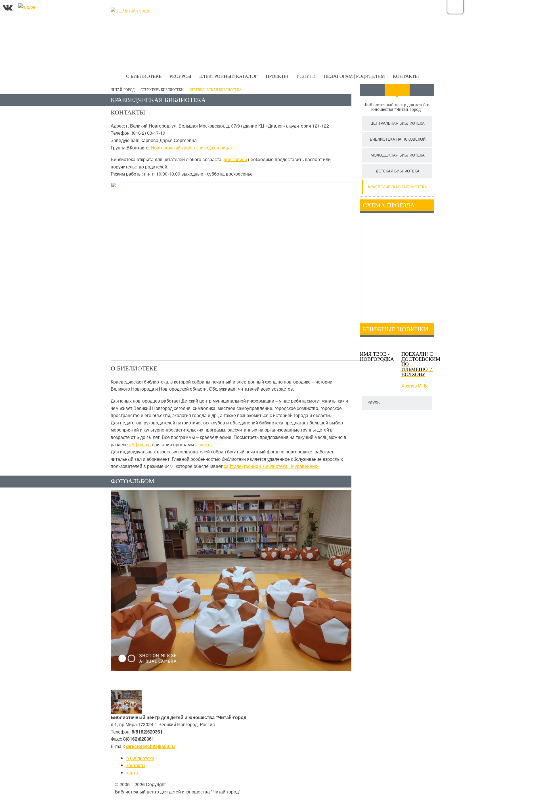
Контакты (406, 76)
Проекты (277, 76)
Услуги (306, 76)
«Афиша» (139, 444)
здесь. (205, 444)
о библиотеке (140, 758)
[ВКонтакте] (7, 7)
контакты (135, 765)
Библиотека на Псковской (397, 139)
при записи (235, 159)
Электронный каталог (228, 76)
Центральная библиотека (397, 123)
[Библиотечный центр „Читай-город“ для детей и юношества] (153, 10)
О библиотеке (144, 76)
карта (132, 772)
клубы (374, 402)
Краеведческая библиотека (397, 186)
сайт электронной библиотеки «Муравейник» (272, 466)
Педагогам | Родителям (354, 76)
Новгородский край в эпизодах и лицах (192, 147)
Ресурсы (180, 76)
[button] (126, 701)
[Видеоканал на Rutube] (26, 7)
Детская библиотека (398, 171)
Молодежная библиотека (398, 155)
